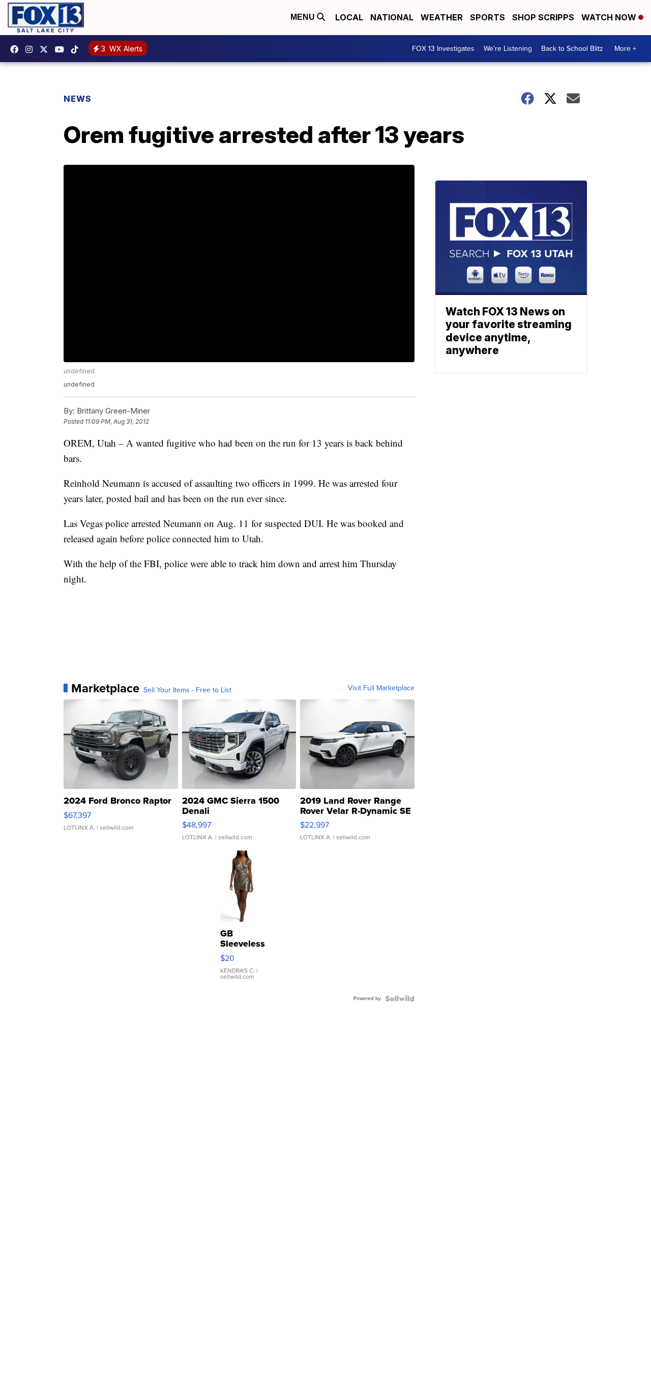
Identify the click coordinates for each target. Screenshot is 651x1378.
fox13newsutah (16, 49)
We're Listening (508, 48)
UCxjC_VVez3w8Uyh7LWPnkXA (62, 49)
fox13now (31, 49)
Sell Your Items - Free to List (187, 690)
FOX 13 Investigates (443, 48)
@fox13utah (77, 49)
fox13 (46, 49)
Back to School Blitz (572, 48)
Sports (487, 17)
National (391, 17)
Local (349, 17)
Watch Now (609, 17)
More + (625, 48)
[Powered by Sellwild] (400, 998)
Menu (303, 17)
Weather (442, 17)
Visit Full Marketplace (381, 688)
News (78, 99)
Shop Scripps (543, 17)
